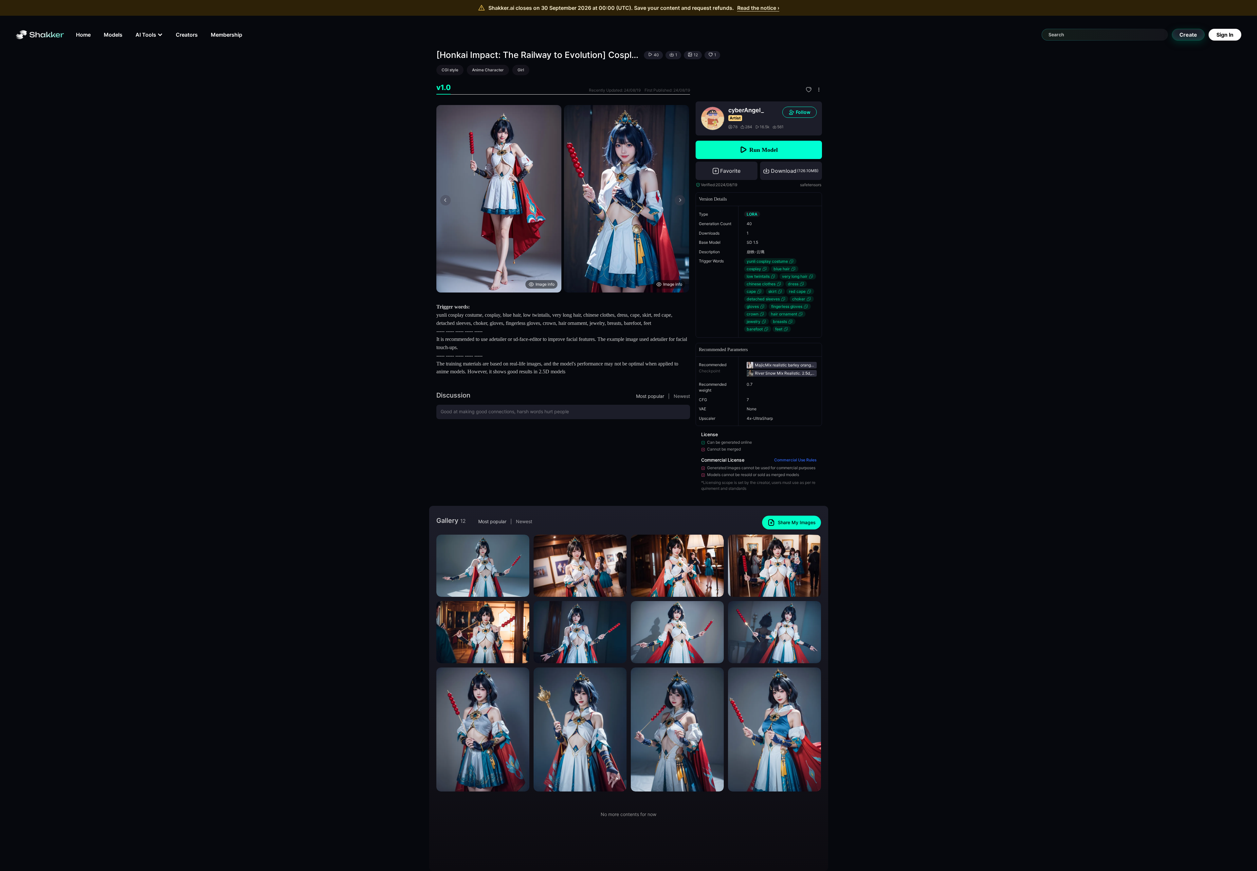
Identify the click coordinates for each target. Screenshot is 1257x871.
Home (83, 34)
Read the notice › (758, 8)
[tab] (443, 87)
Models (113, 34)
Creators (187, 34)
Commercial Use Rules (795, 459)
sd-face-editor (527, 339)
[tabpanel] (563, 199)
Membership (226, 34)
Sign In (1224, 34)
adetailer (497, 339)
